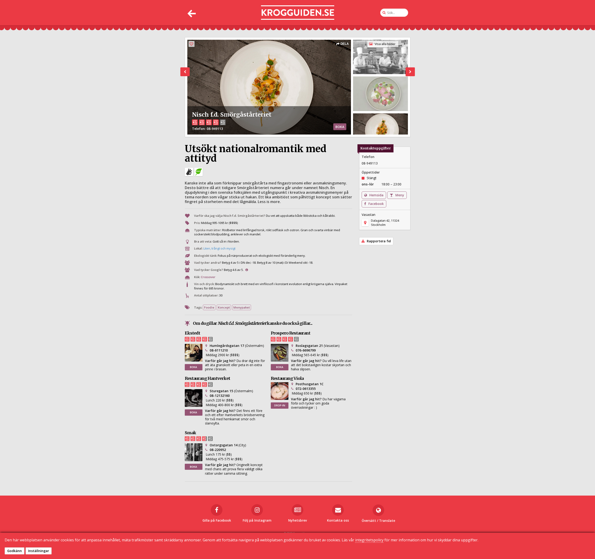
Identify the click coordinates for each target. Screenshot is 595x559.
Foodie (209, 307)
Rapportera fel (378, 241)
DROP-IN (279, 405)
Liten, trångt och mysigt (219, 248)
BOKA (339, 127)
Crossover (208, 277)
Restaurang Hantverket (207, 378)
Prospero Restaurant (290, 333)
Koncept (224, 307)
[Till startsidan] (297, 12)
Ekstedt (192, 333)
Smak (190, 432)
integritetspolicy (369, 540)
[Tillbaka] (191, 12)
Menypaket (241, 307)
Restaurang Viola (287, 378)
